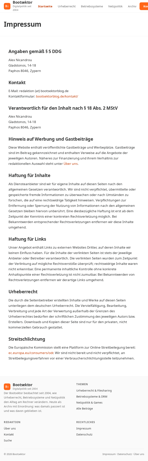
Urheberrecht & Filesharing (94, 390)
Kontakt (9, 434)
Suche (8, 440)
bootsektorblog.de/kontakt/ (57, 96)
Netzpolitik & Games (89, 402)
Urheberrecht (67, 6)
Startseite (45, 6)
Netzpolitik (115, 6)
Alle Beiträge (84, 408)
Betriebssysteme (92, 6)
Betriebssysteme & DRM (91, 396)
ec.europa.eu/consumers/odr (30, 353)
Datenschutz (84, 434)
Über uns (71, 163)
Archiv (132, 6)
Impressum (83, 428)
